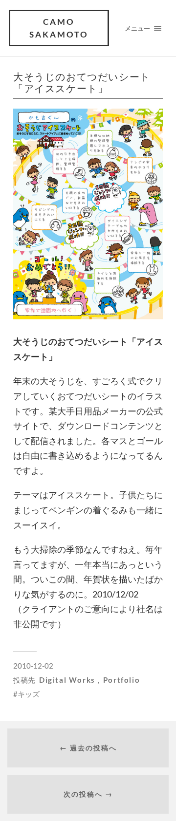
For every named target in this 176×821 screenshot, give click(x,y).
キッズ (29, 694)
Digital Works (67, 679)
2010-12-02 (33, 665)
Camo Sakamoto (58, 28)
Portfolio (121, 679)
